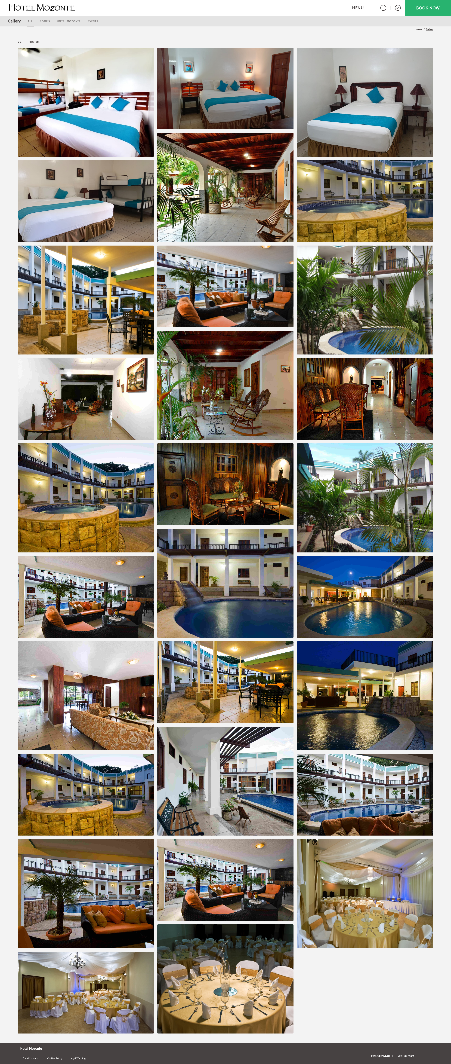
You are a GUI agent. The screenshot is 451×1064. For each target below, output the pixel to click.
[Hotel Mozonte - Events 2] (86, 993)
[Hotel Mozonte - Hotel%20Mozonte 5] (365, 300)
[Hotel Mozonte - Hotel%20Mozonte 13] (225, 583)
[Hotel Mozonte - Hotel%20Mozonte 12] (86, 597)
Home (419, 29)
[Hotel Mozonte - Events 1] (365, 893)
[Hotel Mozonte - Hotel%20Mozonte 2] (365, 201)
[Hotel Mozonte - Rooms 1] (86, 102)
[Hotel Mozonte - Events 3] (225, 979)
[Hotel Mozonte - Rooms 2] (225, 88)
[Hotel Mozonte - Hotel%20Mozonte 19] (225, 781)
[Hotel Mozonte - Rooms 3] (365, 102)
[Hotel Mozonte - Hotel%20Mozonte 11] (365, 497)
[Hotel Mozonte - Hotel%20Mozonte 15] (86, 695)
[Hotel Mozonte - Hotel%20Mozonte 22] (225, 880)
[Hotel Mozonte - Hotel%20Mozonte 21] (86, 893)
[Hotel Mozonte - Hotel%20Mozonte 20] (365, 795)
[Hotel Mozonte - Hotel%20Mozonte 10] (225, 484)
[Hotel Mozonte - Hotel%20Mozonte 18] (86, 795)
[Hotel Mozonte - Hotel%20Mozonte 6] (86, 399)
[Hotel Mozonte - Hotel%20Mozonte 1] (225, 187)
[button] (361, 7)
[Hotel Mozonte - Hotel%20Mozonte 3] (86, 300)
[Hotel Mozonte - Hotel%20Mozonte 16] (225, 682)
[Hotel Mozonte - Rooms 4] (86, 201)
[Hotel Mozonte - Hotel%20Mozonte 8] (365, 399)
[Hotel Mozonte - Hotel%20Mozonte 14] (365, 597)
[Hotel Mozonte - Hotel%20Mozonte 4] (225, 286)
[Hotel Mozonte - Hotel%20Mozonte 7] (225, 385)
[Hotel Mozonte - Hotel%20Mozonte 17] (365, 695)
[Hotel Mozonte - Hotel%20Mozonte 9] (86, 497)
